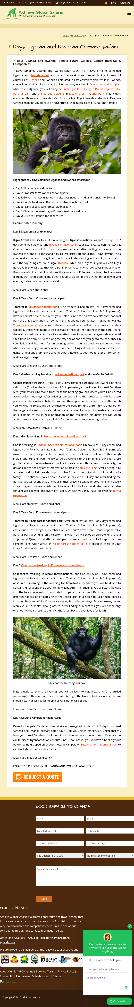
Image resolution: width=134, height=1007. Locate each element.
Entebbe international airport (99, 744)
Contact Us (6, 976)
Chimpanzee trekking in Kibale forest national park (52, 565)
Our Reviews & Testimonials (33, 976)
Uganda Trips (77, 35)
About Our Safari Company (16, 971)
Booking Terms (45, 971)
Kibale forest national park (86, 93)
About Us (125, 2)
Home (66, 35)
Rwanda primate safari (63, 244)
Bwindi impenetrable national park (65, 436)
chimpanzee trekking (51, 93)
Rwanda (63, 263)
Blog (113, 2)
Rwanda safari (40, 75)
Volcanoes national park (105, 84)
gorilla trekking (87, 468)
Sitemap (58, 976)
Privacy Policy (66, 971)
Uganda (34, 80)
